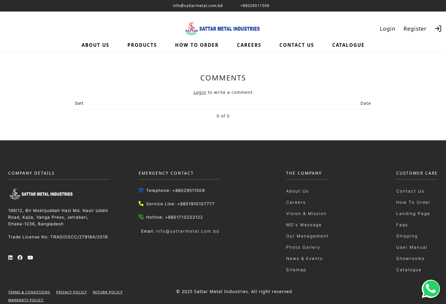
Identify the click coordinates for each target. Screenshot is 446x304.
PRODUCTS (142, 45)
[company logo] (12, 43)
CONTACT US (296, 45)
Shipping (407, 236)
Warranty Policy (25, 300)
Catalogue (409, 269)
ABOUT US (95, 45)
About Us (297, 191)
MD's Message (304, 224)
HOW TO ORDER (197, 45)
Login (388, 28)
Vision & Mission (306, 213)
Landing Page (413, 213)
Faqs (402, 224)
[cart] (432, 45)
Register (415, 28)
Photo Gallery (303, 247)
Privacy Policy (71, 292)
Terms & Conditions (29, 292)
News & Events (304, 258)
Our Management (307, 236)
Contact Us (410, 191)
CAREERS (249, 45)
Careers (296, 202)
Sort (79, 103)
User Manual (411, 247)
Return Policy (108, 292)
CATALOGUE (348, 45)
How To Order (413, 202)
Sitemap (296, 269)
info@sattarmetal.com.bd (187, 231)
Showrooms (410, 258)
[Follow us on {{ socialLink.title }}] (10, 257)
